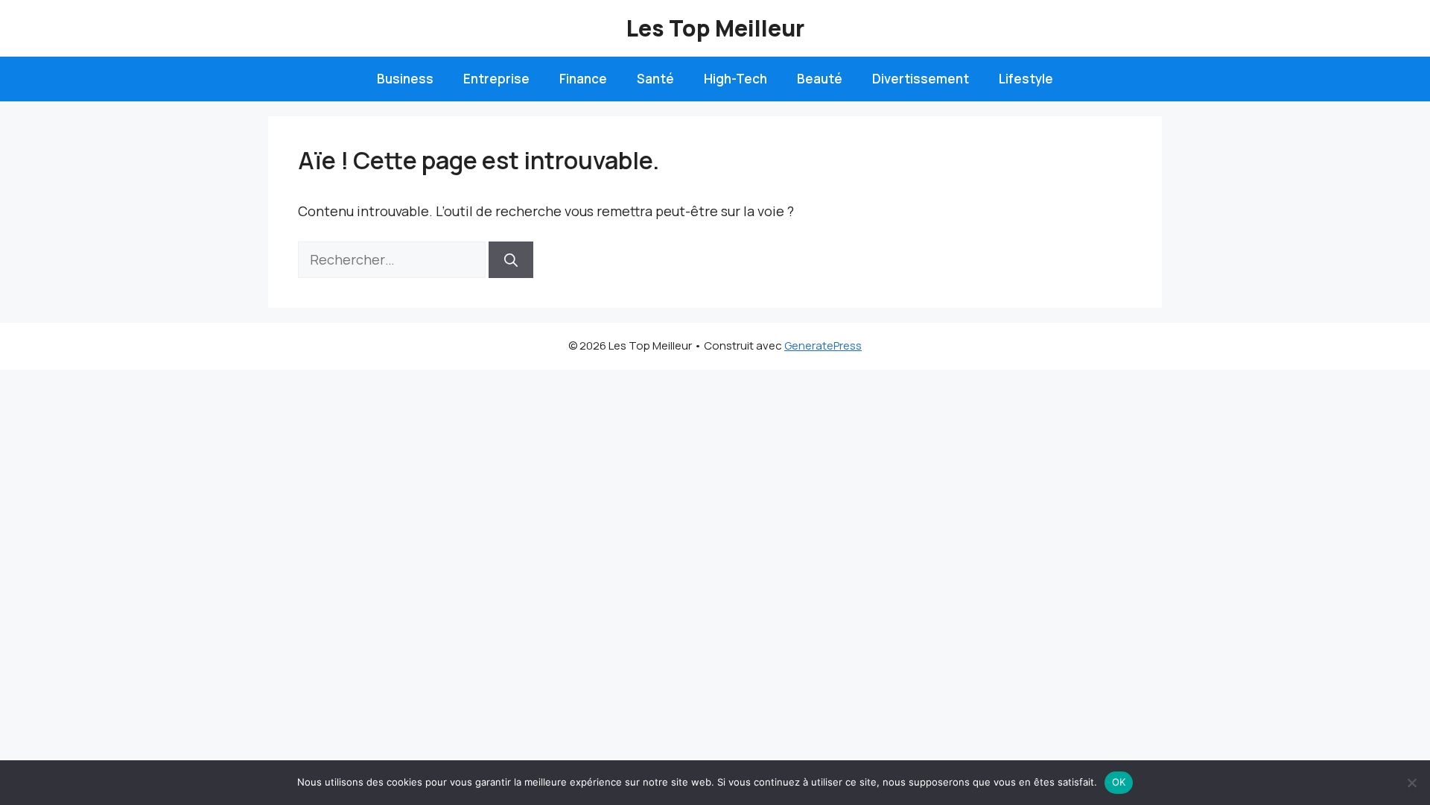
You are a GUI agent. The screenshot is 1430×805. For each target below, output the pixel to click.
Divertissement (920, 78)
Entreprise (496, 78)
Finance (583, 78)
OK (1119, 782)
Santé (655, 78)
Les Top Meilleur (715, 28)
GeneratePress (823, 345)
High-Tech (735, 78)
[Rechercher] (511, 260)
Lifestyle (1026, 78)
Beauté (819, 78)
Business (405, 78)
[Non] (1411, 782)
